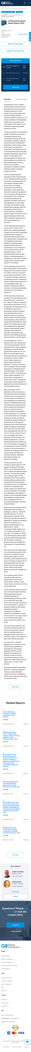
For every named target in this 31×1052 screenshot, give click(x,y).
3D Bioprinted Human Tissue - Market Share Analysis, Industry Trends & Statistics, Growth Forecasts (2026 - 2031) (11, 735)
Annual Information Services (9, 965)
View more (15, 855)
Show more (15, 687)
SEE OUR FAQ (15, 892)
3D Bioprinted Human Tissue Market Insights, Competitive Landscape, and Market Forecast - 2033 (11, 830)
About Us (4, 990)
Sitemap (26, 1047)
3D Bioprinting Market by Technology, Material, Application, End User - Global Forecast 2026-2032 (11, 784)
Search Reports (5, 956)
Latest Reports (5, 968)
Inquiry (15, 896)
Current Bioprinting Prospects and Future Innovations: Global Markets (9, 714)
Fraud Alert (4, 1006)
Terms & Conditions (17, 1047)
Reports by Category (7, 959)
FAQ (2, 987)
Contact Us (15, 925)
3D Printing (19, 12)
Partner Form (5, 1003)
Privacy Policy (6, 1047)
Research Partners (6, 978)
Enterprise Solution (6, 981)
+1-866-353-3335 (15, 931)
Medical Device (23, 8)
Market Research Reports (12, 8)
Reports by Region (6, 962)
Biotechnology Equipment (8, 12)
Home (2, 8)
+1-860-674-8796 (17, 886)
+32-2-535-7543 (17, 876)
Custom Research (6, 984)
